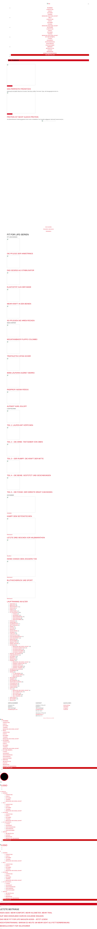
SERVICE (49, 46)
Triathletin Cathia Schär (19, 356)
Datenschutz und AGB (50, 718)
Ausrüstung (50, 9)
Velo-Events (16, 693)
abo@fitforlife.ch (39, 714)
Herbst (12, 626)
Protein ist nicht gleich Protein (22, 117)
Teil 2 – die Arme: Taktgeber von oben (25, 442)
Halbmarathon (14, 623)
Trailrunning (13, 686)
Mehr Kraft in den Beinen (19, 304)
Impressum (45, 718)
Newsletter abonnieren (48, 229)
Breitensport (9, 86)
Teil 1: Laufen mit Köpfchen (20, 425)
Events (50, 11)
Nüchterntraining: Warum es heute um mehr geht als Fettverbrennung (35, 923)
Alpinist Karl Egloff (17, 406)
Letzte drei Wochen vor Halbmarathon (26, 538)
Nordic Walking (14, 643)
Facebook (65, 709)
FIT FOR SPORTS (50, 37)
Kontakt (50, 50)
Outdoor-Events (17, 649)
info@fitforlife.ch (39, 709)
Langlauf (12, 633)
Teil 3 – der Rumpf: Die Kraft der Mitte (25, 459)
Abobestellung (66, 705)
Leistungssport (14, 638)
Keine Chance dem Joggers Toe (22, 559)
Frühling (12, 621)
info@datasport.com (12, 709)
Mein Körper (16, 676)
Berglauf (12, 605)
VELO (49, 17)
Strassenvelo (14, 684)
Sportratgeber (50, 45)
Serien (11, 672)
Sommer (12, 679)
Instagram (65, 708)
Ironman (12, 632)
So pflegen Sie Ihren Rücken (21, 320)
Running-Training (17, 667)
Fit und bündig (17, 673)
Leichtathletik (14, 635)
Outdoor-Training (18, 652)
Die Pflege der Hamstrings (20, 254)
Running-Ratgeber (18, 666)
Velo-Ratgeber (17, 694)
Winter (12, 700)
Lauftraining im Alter (17, 602)
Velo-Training (16, 696)
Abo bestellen (50, 48)
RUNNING (50, 7)
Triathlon (12, 687)
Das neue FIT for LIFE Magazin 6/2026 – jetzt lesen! (24, 919)
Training (50, 14)
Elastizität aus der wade (19, 287)
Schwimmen (13, 670)
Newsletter (13, 642)
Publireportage (14, 655)
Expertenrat (13, 611)
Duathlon (12, 608)
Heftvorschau (14, 625)
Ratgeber (50, 12)
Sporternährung (50, 41)
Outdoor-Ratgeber (18, 650)
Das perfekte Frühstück (19, 89)
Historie (12, 628)
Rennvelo (12, 657)
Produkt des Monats (15, 653)
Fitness (50, 38)
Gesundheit (50, 40)
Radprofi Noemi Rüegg (18, 390)
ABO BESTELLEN (50, 54)
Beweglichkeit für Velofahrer (15, 926)
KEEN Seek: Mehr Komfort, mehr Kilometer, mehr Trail (26, 913)
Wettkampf (13, 698)
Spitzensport (13, 680)
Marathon (9, 555)
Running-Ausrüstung (18, 663)
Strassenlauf (14, 683)
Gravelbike (13, 622)
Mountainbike (13, 640)
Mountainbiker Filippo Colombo (22, 339)
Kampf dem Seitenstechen (19, 516)
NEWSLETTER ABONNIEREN (50, 53)
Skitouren (13, 677)
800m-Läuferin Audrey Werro (21, 373)
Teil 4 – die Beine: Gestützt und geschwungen (29, 475)
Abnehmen (12, 604)
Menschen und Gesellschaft (50, 16)
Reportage (13, 659)
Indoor (12, 629)
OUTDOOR (50, 27)
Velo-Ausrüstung (18, 691)
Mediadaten (50, 51)
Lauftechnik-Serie (18, 674)
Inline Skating (14, 630)
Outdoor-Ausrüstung (19, 647)
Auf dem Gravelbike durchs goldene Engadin (22, 916)
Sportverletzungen (15, 681)
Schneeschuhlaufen (15, 669)
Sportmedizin (50, 43)
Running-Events (17, 664)
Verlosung (13, 697)
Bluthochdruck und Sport (20, 580)
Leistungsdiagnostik (16, 636)
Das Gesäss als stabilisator (20, 270)
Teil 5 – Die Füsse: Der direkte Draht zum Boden (29, 492)
